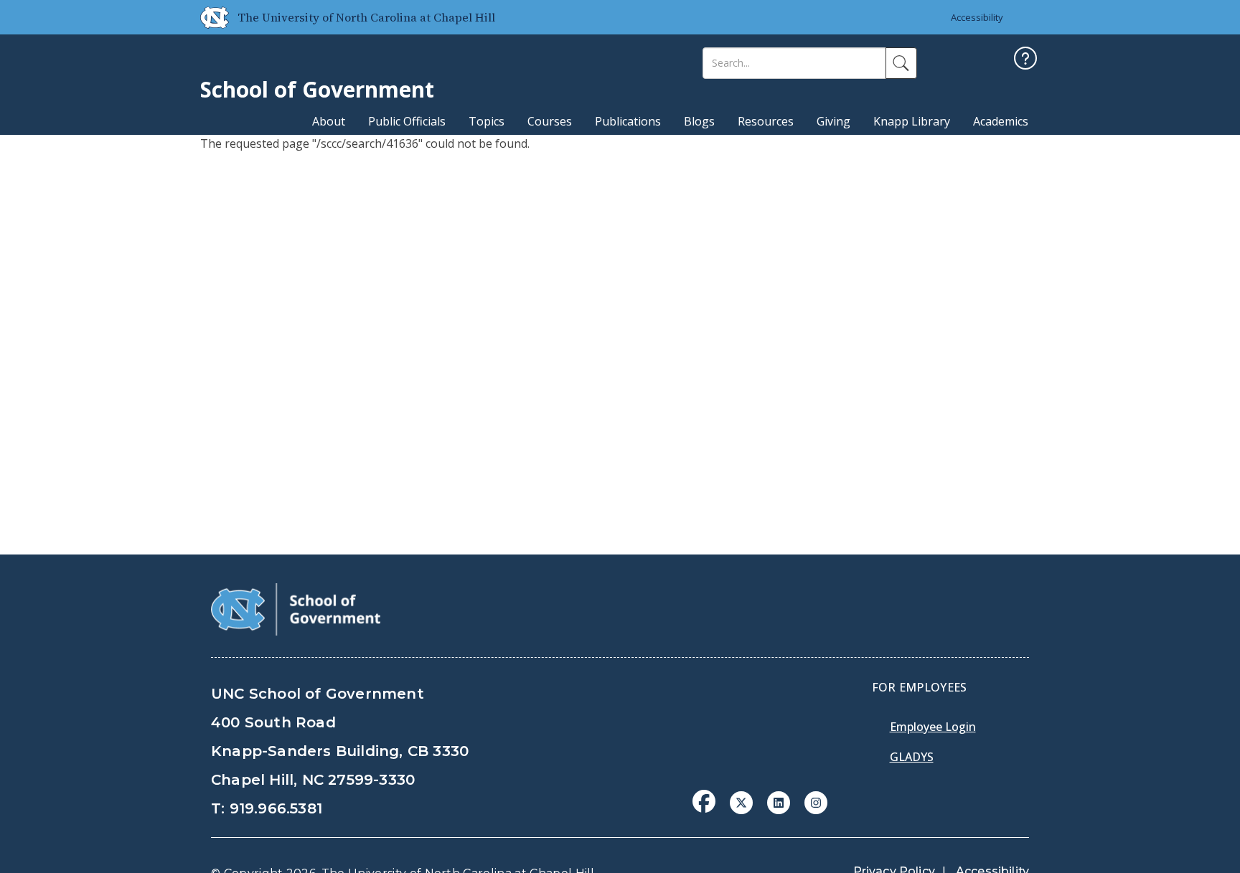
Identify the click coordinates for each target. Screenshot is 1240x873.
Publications (628, 121)
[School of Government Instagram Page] (816, 801)
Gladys (912, 757)
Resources (766, 121)
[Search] (901, 63)
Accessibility (977, 17)
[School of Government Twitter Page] (741, 801)
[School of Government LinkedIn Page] (778, 801)
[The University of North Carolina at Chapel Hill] (208, 17)
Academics (1000, 121)
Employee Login (933, 727)
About (328, 121)
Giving (833, 121)
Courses (549, 121)
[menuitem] (708, 812)
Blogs (699, 121)
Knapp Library (911, 121)
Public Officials (407, 121)
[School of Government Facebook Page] (704, 801)
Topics (486, 121)
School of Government (317, 89)
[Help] (1025, 60)
